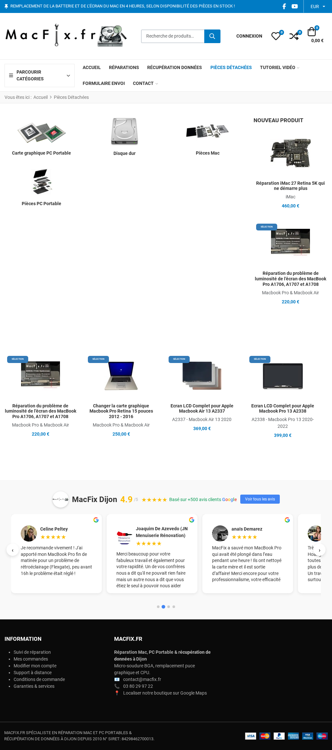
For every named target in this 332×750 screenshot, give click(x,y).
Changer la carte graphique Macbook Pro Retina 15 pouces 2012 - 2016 (121, 411)
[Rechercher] (212, 36)
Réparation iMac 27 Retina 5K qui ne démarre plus (290, 186)
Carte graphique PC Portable (41, 153)
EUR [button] (315, 6)
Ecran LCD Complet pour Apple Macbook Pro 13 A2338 (282, 408)
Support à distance (33, 672)
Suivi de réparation (32, 652)
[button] (276, 36)
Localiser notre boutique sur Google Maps (165, 693)
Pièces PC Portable (41, 203)
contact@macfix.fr (142, 679)
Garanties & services (34, 686)
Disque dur (124, 153)
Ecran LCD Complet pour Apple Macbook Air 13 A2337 (202, 408)
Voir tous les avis (260, 499)
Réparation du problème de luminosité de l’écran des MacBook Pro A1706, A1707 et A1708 (290, 279)
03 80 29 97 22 (138, 686)
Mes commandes (31, 659)
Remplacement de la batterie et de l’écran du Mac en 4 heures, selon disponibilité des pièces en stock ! (122, 6)
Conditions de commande (39, 679)
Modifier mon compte (35, 665)
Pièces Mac (207, 153)
